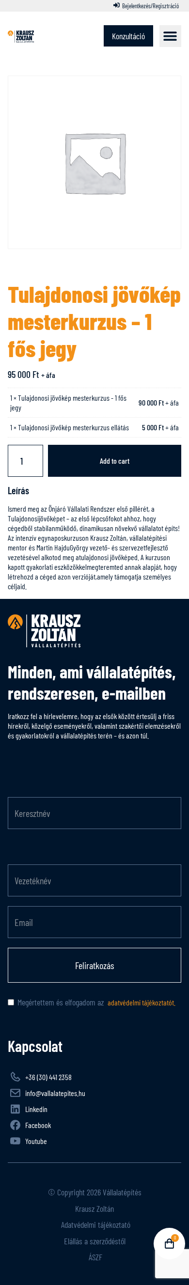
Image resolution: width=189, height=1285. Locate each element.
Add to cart (114, 460)
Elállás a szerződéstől (95, 1241)
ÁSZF (94, 1257)
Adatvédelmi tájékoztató (94, 1224)
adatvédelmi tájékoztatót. (140, 1002)
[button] (170, 36)
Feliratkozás (94, 965)
